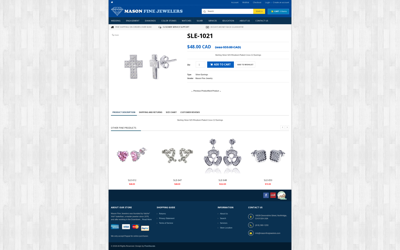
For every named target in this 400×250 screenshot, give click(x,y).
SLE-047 (177, 180)
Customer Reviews (190, 112)
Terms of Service (166, 223)
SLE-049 (223, 180)
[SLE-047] (177, 156)
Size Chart (171, 112)
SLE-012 (132, 180)
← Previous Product (199, 91)
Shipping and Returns (150, 112)
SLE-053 (268, 180)
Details (133, 153)
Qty (188, 65)
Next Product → (214, 91)
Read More (147, 219)
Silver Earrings (201, 75)
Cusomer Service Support (176, 27)
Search (223, 218)
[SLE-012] (132, 156)
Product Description (123, 112)
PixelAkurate (149, 246)
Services (223, 223)
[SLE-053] (268, 156)
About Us (224, 214)
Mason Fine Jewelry (203, 78)
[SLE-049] (223, 156)
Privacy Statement (166, 218)
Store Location (226, 228)
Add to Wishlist (245, 64)
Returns (162, 214)
